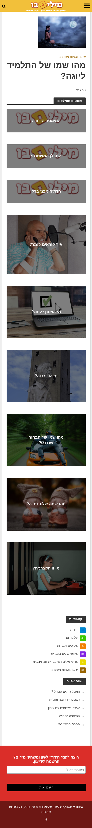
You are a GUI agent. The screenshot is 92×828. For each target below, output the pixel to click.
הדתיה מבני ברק (46, 191)
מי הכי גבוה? (46, 376)
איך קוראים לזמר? (46, 244)
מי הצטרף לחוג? (46, 312)
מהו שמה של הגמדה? (46, 504)
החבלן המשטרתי (46, 156)
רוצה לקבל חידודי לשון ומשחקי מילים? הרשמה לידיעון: (46, 759)
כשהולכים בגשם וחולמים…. (62, 700)
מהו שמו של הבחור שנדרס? (46, 440)
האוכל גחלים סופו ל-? (65, 691)
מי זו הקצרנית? (46, 568)
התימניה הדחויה (46, 121)
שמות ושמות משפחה (72, 57)
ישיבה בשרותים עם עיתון (64, 708)
